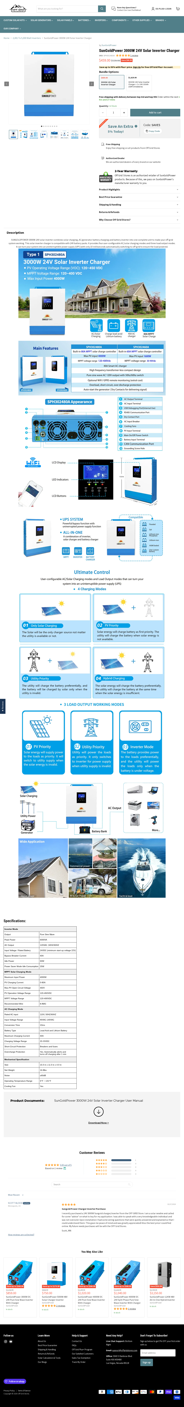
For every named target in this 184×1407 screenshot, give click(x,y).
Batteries (83, 20)
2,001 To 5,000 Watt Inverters (27, 38)
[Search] (102, 8)
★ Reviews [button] (2, 706)
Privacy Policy (9, 1390)
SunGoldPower (109, 45)
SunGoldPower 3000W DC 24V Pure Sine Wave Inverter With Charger (19, 1299)
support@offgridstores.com (124, 1350)
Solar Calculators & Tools (49, 1357)
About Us (42, 1341)
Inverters (100, 20)
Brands (160, 20)
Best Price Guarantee (47, 1345)
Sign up (147, 1362)
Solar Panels (65, 20)
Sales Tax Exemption (81, 1357)
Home (6, 38)
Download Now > (98, 1122)
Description (15, 232)
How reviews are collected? (21, 1234)
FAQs (74, 1345)
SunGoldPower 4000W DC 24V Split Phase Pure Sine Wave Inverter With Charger (127, 1299)
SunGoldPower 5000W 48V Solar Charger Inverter (54, 1298)
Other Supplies (141, 20)
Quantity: (108, 106)
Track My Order (79, 1362)
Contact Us (77, 1341)
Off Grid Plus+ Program (82, 1349)
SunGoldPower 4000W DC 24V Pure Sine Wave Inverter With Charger (91, 1299)
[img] (69, 1204)
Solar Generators (41, 20)
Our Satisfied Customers (82, 1353)
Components (119, 20)
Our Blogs (42, 1362)
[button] (13, 134)
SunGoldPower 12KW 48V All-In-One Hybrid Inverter (162, 1298)
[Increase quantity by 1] (124, 113)
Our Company (11, 28)
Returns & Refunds (46, 1353)
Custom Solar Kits (14, 20)
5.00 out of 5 (66, 1165)
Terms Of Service (24, 1390)
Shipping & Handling (47, 1349)
